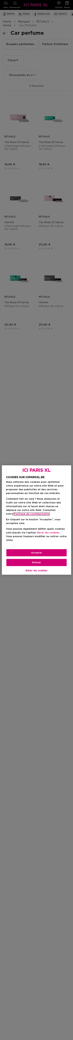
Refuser (36, 562)
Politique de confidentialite (31, 514)
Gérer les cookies (36, 570)
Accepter (36, 553)
